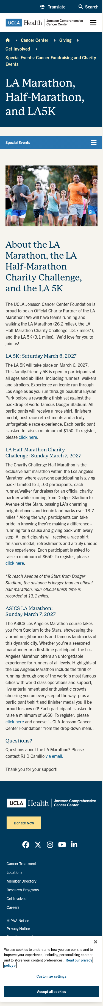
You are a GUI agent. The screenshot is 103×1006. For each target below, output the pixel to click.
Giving (65, 40)
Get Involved (17, 48)
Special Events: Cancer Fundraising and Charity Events (50, 61)
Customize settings (51, 976)
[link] (25, 844)
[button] (52, 6)
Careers (13, 907)
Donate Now (24, 822)
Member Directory (21, 880)
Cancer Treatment (22, 863)
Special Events (17, 142)
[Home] (7, 40)
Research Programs (23, 889)
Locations (14, 872)
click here (28, 437)
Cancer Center (34, 40)
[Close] (96, 942)
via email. (54, 756)
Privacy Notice (18, 928)
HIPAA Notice (18, 920)
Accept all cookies (51, 991)
